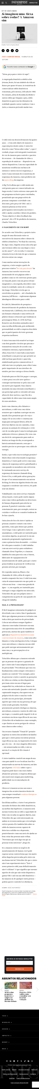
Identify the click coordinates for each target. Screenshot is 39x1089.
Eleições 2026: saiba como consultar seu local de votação (25, 996)
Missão (14, 1069)
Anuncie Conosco (24, 1069)
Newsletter (33, 3)
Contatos (33, 1074)
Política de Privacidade (10, 1074)
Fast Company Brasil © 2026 (19, 1083)
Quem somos (6, 1069)
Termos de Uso (23, 1074)
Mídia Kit (11, 1078)
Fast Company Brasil (11, 57)
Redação (34, 1069)
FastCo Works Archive (23, 1078)
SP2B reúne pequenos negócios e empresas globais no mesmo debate (11, 996)
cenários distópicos (29, 794)
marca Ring (9, 180)
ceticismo (16, 767)
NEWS (14, 11)
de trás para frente (24, 268)
